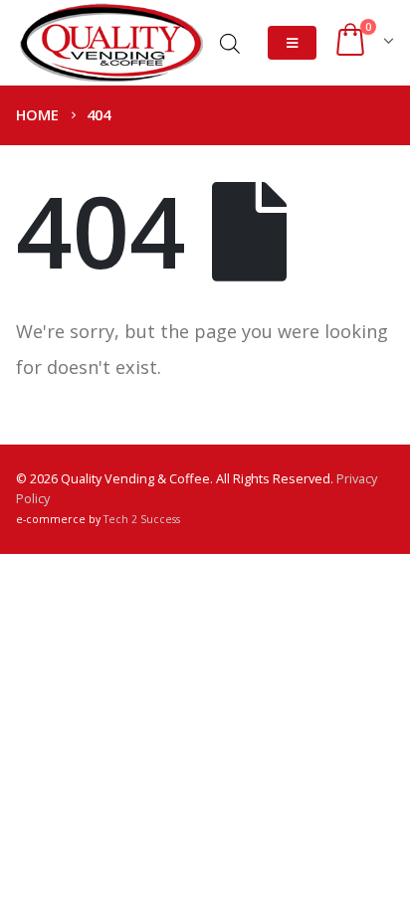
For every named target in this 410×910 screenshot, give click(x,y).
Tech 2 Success (141, 519)
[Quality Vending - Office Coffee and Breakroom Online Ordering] (110, 43)
